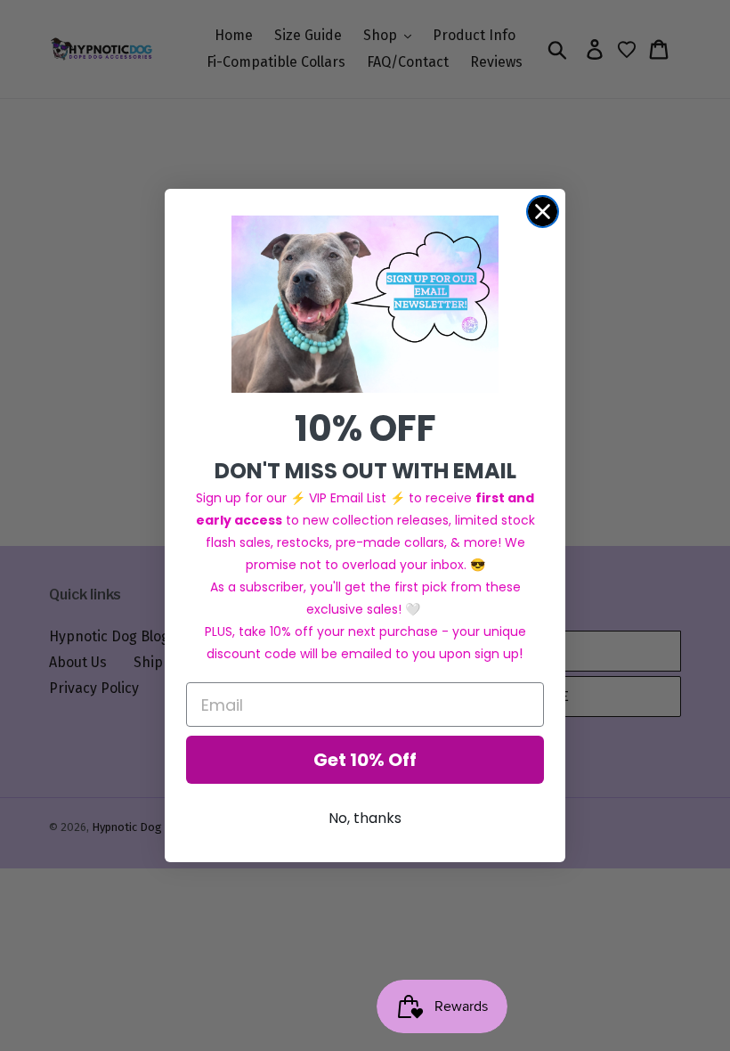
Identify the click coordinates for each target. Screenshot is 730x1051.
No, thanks (365, 818)
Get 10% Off (365, 759)
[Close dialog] (542, 211)
